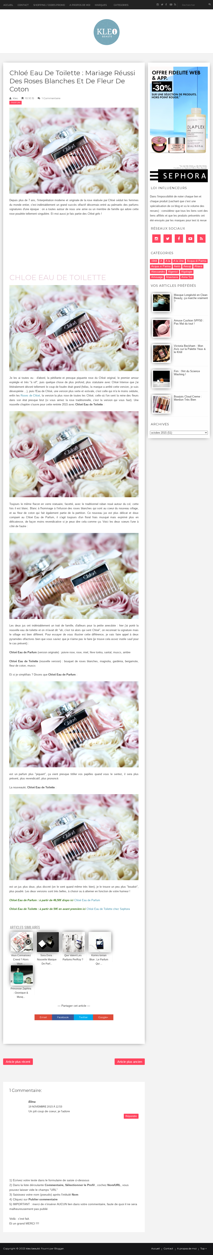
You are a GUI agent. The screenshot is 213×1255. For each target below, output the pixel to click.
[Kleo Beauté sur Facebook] (166, 4)
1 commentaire (51, 98)
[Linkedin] (156, 238)
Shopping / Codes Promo (49, 5)
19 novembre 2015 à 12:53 (45, 1106)
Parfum (15, 102)
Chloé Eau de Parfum (87, 900)
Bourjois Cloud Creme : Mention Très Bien (188, 398)
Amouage (157, 277)
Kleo (15, 98)
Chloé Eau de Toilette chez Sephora (108, 908)
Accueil (8, 5)
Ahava (198, 266)
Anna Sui (186, 277)
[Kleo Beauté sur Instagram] (157, 4)
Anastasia (172, 277)
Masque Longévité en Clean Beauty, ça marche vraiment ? (191, 298)
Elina (32, 1101)
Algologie (186, 271)
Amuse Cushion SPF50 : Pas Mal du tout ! (189, 322)
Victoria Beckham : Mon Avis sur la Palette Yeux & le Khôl (190, 349)
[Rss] (201, 238)
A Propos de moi (79, 5)
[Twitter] (167, 238)
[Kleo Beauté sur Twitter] (162, 4)
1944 (154, 260)
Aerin (177, 266)
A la (168, 260)
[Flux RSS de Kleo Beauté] (175, 4)
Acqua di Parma (196, 260)
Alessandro (158, 271)
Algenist (173, 271)
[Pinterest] (190, 238)
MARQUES (101, 5)
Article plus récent (18, 1061)
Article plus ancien (129, 1061)
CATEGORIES (121, 5)
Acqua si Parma (161, 266)
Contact (23, 5)
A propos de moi (187, 1248)
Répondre (131, 1116)
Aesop (187, 266)
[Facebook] (179, 238)
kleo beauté (33, 1248)
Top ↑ (203, 1248)
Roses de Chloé (30, 395)
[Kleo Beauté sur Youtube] (170, 4)
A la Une (178, 260)
